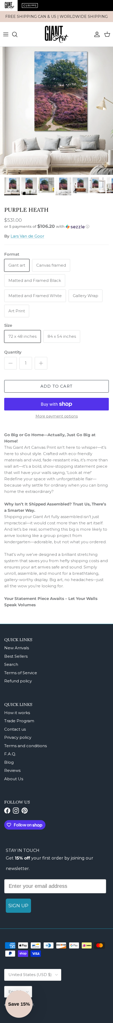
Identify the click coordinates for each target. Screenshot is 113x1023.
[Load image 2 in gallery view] (56, 111)
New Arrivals (16, 647)
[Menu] (6, 34)
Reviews (12, 770)
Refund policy (18, 680)
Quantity (13, 352)
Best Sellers (16, 656)
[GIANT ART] (56, 34)
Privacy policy (17, 737)
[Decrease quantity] (10, 363)
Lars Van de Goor (27, 236)
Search (11, 664)
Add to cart (56, 386)
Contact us (15, 729)
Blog (9, 762)
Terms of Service (20, 672)
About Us (13, 778)
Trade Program (19, 720)
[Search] (17, 34)
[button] (56, 226)
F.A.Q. (10, 753)
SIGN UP (18, 906)
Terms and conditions (25, 745)
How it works (17, 712)
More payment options (56, 416)
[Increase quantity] (41, 363)
